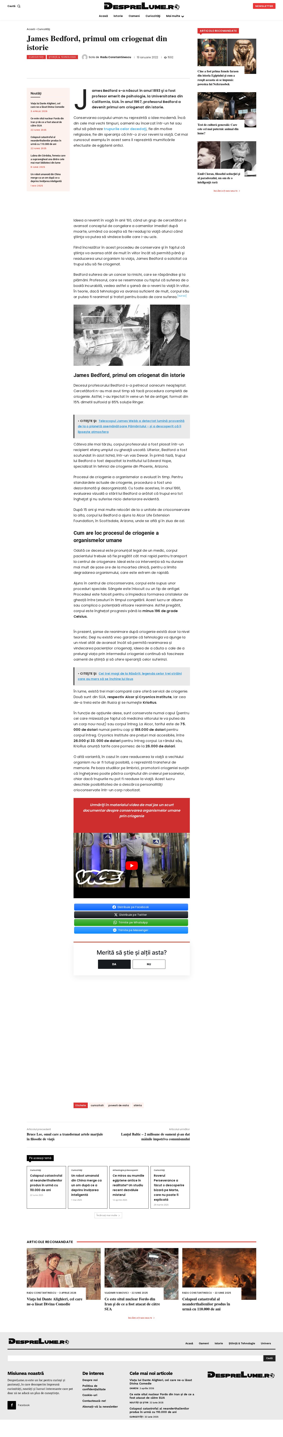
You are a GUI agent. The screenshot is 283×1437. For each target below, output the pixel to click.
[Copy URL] (105, 66)
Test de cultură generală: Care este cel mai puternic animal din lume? (218, 128)
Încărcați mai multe (107, 1215)
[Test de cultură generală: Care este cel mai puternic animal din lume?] (227, 109)
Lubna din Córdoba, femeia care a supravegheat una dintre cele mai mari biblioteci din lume (48, 159)
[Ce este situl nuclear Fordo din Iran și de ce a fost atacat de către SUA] (141, 1274)
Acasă (31, 29)
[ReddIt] (92, 66)
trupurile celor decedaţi (125, 128)
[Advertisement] (141, 1428)
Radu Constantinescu (115, 57)
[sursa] (182, 296)
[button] (15, 6)
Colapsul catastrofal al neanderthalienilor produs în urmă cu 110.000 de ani (46, 140)
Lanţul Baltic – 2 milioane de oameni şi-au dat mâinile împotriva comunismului (155, 1136)
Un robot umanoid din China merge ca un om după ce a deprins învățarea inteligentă (46, 178)
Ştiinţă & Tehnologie (62, 56)
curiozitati (97, 1105)
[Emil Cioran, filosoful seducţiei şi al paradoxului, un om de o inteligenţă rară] (227, 158)
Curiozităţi (43, 29)
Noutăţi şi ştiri (139, 1402)
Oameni (134, 1388)
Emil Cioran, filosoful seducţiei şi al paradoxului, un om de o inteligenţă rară (219, 178)
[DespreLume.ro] (142, 6)
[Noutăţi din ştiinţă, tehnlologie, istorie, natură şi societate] (39, 1341)
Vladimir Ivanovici (117, 1292)
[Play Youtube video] (132, 865)
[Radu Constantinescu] (85, 57)
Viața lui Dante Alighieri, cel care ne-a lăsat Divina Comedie (54, 1301)
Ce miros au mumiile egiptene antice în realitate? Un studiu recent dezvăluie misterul (128, 1185)
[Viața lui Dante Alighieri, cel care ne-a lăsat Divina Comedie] (64, 1274)
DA (114, 964)
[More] (118, 66)
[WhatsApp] (79, 66)
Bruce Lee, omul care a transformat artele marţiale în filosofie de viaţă (65, 1136)
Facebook (24, 1405)
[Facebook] (54, 66)
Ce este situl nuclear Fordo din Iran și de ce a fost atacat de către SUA (47, 122)
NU (149, 964)
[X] (67, 66)
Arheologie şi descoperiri (125, 1170)
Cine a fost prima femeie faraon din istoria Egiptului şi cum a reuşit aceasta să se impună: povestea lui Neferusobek (218, 77)
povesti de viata (118, 1105)
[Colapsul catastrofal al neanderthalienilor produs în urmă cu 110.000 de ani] (219, 1274)
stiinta (138, 1105)
